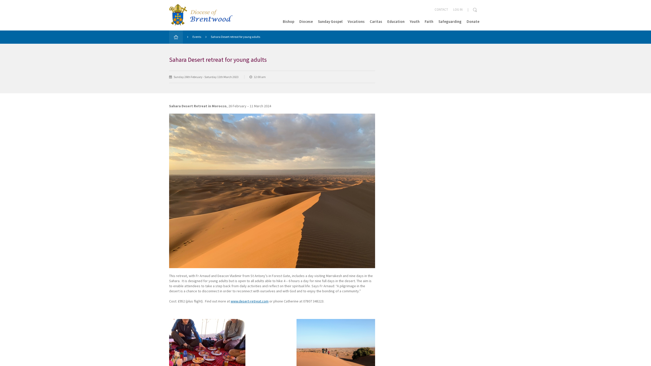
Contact (441, 9)
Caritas (376, 21)
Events (197, 37)
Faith (429, 21)
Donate (473, 21)
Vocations (356, 21)
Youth (415, 21)
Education (396, 21)
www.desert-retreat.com (250, 301)
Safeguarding (450, 21)
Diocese (306, 21)
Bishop (288, 21)
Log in (458, 9)
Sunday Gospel (330, 21)
